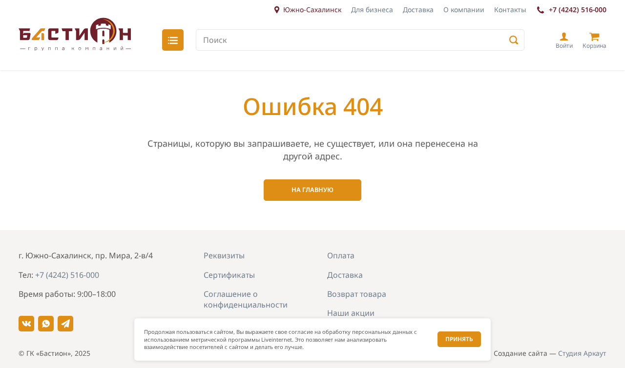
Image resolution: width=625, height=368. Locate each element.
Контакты (510, 9)
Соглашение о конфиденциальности (246, 299)
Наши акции (351, 313)
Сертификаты (229, 275)
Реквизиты (224, 255)
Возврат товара (356, 294)
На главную (312, 189)
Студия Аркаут (582, 353)
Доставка (418, 9)
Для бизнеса (372, 9)
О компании (463, 9)
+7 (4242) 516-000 (577, 9)
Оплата (340, 255)
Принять (459, 339)
